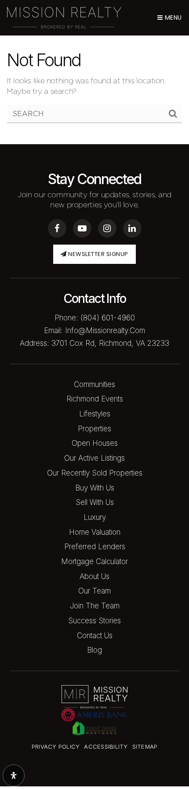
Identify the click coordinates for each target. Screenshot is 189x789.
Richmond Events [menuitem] (94, 398)
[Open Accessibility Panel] (14, 775)
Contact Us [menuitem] (95, 635)
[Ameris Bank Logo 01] (94, 714)
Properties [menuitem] (94, 428)
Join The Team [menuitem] (95, 605)
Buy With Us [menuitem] (94, 487)
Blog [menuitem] (94, 650)
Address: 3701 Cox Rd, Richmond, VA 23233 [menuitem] (94, 343)
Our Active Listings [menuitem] (94, 458)
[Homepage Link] (64, 17)
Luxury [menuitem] (95, 517)
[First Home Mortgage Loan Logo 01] (94, 727)
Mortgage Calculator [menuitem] (94, 561)
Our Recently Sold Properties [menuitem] (94, 473)
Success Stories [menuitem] (94, 620)
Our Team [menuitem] (94, 590)
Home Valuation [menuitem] (94, 532)
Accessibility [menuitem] (105, 746)
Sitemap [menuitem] (145, 746)
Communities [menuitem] (94, 384)
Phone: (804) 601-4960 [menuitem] (95, 317)
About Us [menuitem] (94, 576)
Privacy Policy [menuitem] (56, 746)
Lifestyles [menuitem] (94, 413)
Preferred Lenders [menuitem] (94, 546)
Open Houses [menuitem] (95, 443)
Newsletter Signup (97, 254)
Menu (172, 17)
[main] (94, 72)
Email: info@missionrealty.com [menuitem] (94, 330)
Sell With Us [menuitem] (95, 502)
